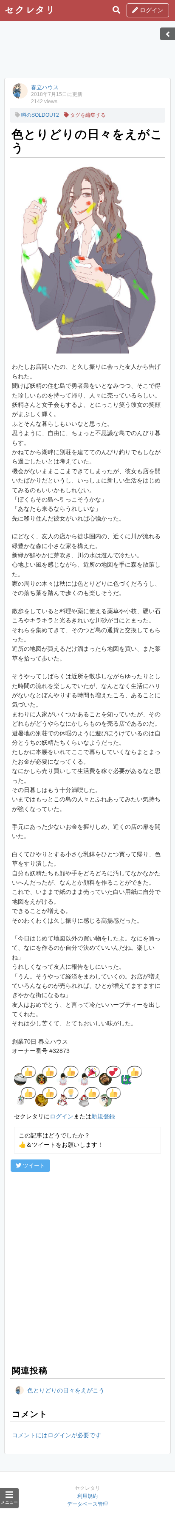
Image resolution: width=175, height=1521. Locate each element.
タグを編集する (87, 115)
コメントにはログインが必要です (56, 1435)
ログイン (151, 10)
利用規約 (87, 1496)
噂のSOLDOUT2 (39, 115)
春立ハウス (45, 87)
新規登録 (103, 1116)
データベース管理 (87, 1504)
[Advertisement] (87, 52)
